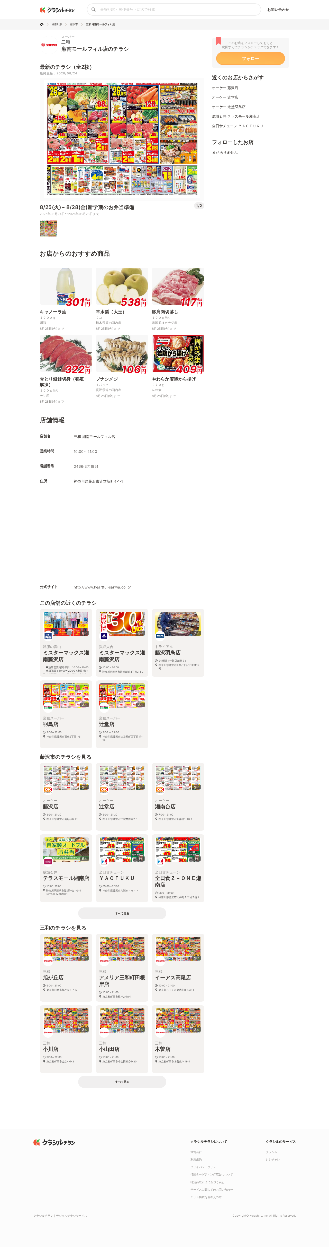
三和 (65, 42)
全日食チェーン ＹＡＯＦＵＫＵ (237, 126)
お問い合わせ (278, 9)
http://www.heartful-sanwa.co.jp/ (102, 587)
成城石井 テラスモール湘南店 (236, 116)
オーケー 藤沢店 (225, 87)
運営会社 (196, 1152)
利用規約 (196, 1159)
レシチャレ (273, 1159)
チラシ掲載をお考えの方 (206, 1197)
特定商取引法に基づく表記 (207, 1182)
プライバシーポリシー (204, 1167)
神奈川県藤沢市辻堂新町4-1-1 (98, 481)
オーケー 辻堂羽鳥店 (228, 107)
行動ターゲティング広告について (211, 1174)
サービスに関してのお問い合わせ (211, 1189)
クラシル (271, 1152)
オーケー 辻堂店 (225, 97)
